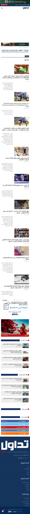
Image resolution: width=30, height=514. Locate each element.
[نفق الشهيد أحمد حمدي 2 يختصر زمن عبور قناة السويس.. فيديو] (21, 204)
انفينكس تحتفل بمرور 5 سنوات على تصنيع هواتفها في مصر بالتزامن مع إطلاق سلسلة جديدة (16, 77)
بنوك (28, 470)
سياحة (28, 472)
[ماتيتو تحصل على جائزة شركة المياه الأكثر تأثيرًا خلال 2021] (26, 400)
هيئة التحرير (27, 505)
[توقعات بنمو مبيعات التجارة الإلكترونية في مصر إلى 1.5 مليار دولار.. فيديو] (21, 279)
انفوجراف (27, 484)
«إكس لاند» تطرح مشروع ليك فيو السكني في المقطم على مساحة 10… (12, 385)
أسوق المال (27, 468)
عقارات (27, 488)
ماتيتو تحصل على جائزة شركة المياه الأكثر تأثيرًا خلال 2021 (12, 399)
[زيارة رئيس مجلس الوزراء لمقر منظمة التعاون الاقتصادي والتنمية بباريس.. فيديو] (21, 233)
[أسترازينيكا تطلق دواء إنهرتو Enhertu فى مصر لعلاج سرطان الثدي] (26, 380)
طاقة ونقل (27, 486)
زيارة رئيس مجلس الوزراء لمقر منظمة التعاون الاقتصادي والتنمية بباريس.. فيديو (15, 240)
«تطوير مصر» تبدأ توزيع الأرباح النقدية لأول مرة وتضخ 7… (12, 344)
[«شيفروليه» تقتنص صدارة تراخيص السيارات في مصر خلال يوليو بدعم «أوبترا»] (26, 359)
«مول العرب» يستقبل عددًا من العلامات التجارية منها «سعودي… (13, 392)
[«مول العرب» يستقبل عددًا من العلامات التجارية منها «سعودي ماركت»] (26, 393)
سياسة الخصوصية (25, 501)
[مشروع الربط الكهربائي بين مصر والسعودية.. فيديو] (21, 250)
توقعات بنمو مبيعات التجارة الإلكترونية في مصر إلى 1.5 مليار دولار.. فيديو (16, 287)
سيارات (27, 474)
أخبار (28, 467)
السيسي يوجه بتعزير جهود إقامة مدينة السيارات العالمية (17, 159)
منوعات (27, 489)
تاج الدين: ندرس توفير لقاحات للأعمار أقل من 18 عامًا (16, 186)
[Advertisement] (15, 27)
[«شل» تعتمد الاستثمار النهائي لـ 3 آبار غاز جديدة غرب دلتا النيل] (26, 366)
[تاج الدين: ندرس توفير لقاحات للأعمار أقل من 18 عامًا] (21, 178)
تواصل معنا (27, 503)
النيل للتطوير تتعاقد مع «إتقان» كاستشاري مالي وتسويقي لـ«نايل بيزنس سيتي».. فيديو (15, 129)
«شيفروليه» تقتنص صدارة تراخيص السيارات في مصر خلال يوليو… (12, 358)
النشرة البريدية (26, 498)
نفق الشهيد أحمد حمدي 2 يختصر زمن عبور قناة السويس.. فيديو (16, 212)
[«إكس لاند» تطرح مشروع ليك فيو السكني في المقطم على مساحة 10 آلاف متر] (26, 387)
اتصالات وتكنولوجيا (25, 482)
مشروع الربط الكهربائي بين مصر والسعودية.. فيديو (16, 258)
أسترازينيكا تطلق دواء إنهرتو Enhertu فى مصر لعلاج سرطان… (12, 379)
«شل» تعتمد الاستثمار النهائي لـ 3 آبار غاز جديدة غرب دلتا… (12, 364)
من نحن (27, 500)
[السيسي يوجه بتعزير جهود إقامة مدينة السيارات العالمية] (21, 151)
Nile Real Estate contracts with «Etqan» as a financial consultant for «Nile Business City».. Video (15, 105)
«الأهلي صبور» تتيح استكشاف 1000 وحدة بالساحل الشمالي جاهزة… (12, 351)
